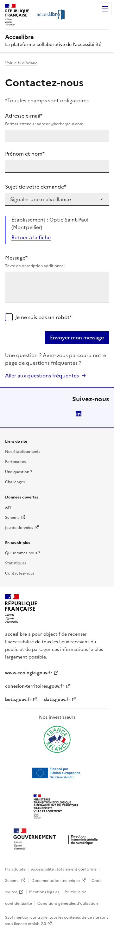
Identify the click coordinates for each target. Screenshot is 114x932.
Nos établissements (22, 451)
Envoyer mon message (77, 337)
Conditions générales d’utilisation (67, 903)
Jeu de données (19, 527)
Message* (35, 261)
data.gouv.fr (57, 699)
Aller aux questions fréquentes (42, 375)
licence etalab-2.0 (30, 924)
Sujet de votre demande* (35, 186)
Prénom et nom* (25, 153)
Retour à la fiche (31, 237)
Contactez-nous (19, 573)
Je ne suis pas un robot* (43, 317)
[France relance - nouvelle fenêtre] (57, 739)
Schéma (12, 517)
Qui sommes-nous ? (22, 553)
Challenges (15, 482)
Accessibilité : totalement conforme (64, 869)
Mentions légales (44, 892)
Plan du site (15, 869)
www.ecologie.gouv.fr (28, 673)
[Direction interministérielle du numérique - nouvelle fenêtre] (57, 839)
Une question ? (18, 472)
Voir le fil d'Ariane (21, 63)
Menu (105, 9)
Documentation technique (55, 881)
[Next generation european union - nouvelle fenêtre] (57, 773)
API (8, 507)
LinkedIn (78, 413)
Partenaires (15, 462)
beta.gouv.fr (18, 699)
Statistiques (15, 563)
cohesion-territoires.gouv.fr (34, 686)
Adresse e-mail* (44, 119)
